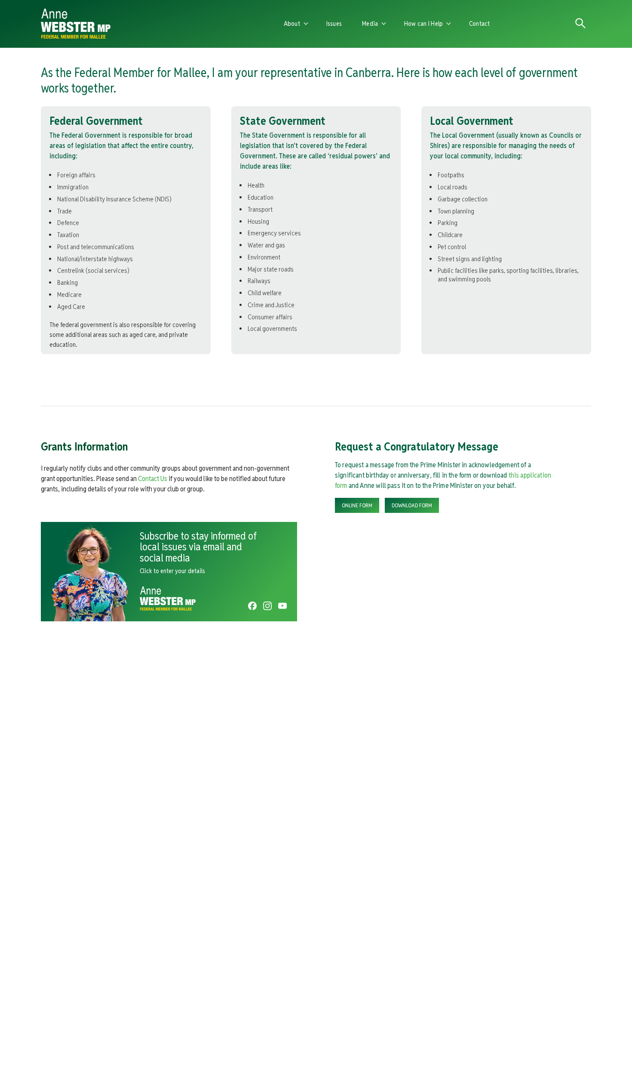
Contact (479, 23)
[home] (140, 23)
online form (357, 505)
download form (412, 505)
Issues (334, 23)
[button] (296, 23)
